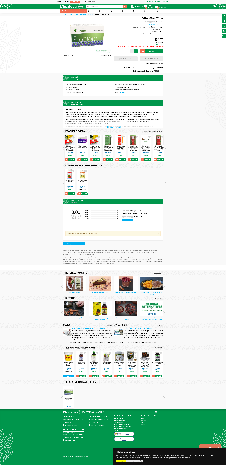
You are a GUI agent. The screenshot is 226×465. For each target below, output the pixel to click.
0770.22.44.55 (158, 71)
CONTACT (165, 1)
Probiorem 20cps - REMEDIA (68, 398)
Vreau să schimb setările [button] (134, 461)
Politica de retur (118, 418)
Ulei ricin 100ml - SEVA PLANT (81, 363)
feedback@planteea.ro (97, 425)
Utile (160, 11)
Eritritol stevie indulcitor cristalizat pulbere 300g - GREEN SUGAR (108, 148)
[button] (63, 148)
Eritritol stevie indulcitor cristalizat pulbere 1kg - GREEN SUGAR (159, 148)
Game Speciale (104, 11)
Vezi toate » (157, 273)
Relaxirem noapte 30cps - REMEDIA (82, 146)
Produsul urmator (105, 55)
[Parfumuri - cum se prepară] (75, 309)
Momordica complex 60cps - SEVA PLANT (157, 364)
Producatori (149, 11)
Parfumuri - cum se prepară (74, 318)
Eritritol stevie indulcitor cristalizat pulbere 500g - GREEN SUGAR (133, 148)
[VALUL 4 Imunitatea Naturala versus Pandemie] (126, 309)
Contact (142, 424)
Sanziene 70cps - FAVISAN (70, 181)
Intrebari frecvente (119, 420)
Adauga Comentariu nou (74, 244)
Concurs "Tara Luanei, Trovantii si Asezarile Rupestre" (139, 328)
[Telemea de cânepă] (75, 283)
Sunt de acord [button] (121, 461)
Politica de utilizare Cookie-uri (122, 426)
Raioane (92, 11)
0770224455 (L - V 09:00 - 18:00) (74, 437)
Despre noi (143, 420)
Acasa (142, 418)
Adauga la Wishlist (153, 58)
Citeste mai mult (114, 127)
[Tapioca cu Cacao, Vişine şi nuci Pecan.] (126, 283)
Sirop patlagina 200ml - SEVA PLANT (94, 364)
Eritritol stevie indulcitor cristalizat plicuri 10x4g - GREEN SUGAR (95, 148)
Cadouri (137, 11)
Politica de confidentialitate (121, 424)
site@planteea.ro (70, 440)
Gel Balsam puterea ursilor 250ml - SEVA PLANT (119, 364)
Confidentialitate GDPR (120, 428)
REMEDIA (122, 92)
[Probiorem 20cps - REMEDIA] (87, 35)
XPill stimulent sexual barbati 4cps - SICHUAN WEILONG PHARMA (145, 365)
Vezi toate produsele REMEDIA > (153, 131)
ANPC (116, 431)
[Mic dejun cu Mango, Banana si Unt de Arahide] (152, 283)
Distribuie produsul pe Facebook (154, 63)
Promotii (126, 11)
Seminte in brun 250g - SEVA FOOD (106, 363)
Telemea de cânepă (74, 292)
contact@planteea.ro (71, 425)
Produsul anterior (69, 55)
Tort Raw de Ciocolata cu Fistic (100, 292)
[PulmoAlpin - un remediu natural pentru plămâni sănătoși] (101, 309)
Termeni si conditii (119, 422)
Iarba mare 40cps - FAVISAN (82, 181)
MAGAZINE (158, 1)
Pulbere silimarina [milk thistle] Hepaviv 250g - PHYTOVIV (132, 365)
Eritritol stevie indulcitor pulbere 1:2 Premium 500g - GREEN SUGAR (146, 148)
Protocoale (115, 11)
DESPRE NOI (150, 1)
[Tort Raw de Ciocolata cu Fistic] (101, 283)
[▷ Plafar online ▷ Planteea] (70, 6)
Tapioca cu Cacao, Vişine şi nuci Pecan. (126, 292)
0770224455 (68, 422)
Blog (141, 422)
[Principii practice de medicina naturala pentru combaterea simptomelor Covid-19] (152, 309)
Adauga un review (127, 220)
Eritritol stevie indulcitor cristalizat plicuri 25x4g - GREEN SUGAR (70, 148)
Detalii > (109, 325)
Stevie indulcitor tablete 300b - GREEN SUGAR (121, 147)
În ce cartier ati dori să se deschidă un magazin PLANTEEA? (88, 328)
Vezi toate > (158, 348)
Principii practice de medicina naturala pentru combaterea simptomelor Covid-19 (152, 319)
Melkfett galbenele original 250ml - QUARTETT (68, 364)
